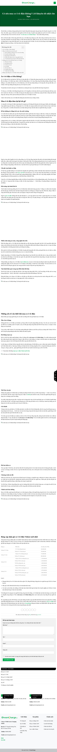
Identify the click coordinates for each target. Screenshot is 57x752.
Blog (30, 614)
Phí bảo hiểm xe (8, 67)
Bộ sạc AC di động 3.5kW (7, 679)
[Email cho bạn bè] (30, 610)
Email (4, 643)
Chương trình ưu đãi (9, 69)
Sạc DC (3, 682)
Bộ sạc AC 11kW (5, 671)
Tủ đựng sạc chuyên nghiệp (7, 685)
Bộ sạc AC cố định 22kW (6, 677)
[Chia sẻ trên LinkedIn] (35, 610)
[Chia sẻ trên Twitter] (27, 610)
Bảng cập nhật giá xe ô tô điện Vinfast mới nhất (13, 72)
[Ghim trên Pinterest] (32, 610)
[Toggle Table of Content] (22, 47)
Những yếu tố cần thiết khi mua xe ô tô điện (12, 60)
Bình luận (5, 625)
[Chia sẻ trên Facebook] (25, 610)
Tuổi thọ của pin (8, 64)
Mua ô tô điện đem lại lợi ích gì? (10, 51)
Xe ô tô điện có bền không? (9, 49)
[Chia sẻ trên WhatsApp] (22, 610)
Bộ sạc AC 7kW (4, 674)
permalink (39, 614)
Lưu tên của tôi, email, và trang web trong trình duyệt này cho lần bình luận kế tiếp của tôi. (24, 656)
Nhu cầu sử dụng (8, 61)
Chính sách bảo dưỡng (9, 70)
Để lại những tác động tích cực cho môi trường (14, 52)
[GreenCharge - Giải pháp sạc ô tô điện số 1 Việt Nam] (28, 2)
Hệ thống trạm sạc (8, 63)
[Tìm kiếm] (52, 2)
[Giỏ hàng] (55, 3)
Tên (4, 637)
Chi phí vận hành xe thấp (10, 54)
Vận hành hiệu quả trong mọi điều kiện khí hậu (14, 58)
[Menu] (2, 3)
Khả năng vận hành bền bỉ (10, 55)
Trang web (5, 649)
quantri (37, 19)
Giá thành (7, 66)
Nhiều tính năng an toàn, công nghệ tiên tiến (14, 57)
